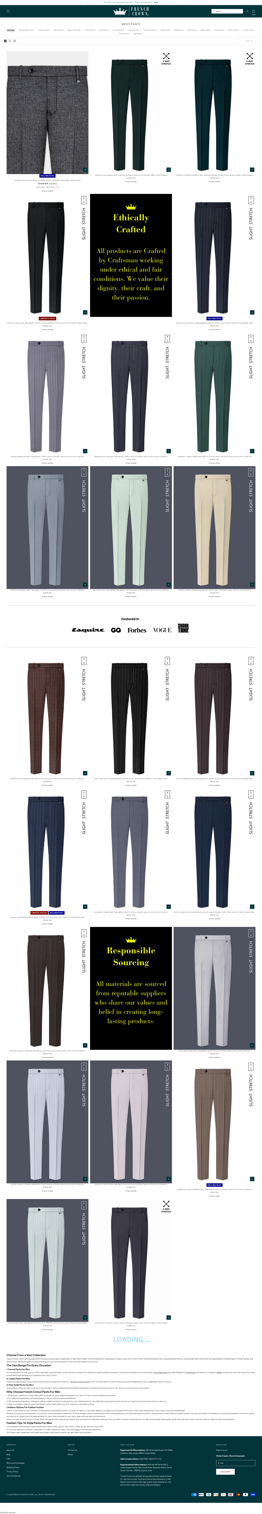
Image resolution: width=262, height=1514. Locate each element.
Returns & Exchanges (15, 1463)
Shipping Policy (13, 1467)
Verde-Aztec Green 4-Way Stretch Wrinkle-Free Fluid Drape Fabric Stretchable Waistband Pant (131, 175)
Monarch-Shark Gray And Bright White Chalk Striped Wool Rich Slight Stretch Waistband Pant (131, 912)
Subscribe (225, 1472)
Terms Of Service (13, 1476)
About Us (10, 1450)
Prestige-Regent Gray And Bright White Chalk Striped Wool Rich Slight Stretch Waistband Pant (47, 590)
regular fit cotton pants (79, 1382)
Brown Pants (233, 30)
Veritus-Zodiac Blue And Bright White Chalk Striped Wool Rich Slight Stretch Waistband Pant (214, 912)
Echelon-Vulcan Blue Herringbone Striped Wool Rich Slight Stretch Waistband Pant (214, 323)
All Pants (11, 30)
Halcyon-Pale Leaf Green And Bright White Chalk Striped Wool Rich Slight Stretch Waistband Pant (131, 590)
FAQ (8, 1459)
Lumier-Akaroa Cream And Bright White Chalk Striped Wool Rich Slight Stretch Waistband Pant (214, 590)
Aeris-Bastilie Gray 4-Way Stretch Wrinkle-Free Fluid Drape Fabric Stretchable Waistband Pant (131, 1323)
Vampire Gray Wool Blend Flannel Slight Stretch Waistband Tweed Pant (47, 180)
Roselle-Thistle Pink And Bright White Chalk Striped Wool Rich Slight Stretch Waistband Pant (131, 1185)
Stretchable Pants (26, 30)
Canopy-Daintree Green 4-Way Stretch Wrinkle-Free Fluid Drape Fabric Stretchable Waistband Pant (214, 175)
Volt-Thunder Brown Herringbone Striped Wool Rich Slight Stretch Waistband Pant (214, 779)
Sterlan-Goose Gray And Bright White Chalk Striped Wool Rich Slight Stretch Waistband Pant (214, 1051)
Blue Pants (192, 30)
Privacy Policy (12, 1471)
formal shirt (191, 1372)
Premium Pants (149, 30)
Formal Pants (118, 30)
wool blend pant (161, 1372)
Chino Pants (90, 30)
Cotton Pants (43, 30)
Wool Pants (58, 30)
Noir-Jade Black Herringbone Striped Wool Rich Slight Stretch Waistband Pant (131, 779)
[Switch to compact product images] (14, 41)
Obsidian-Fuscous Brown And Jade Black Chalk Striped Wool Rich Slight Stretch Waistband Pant (214, 1190)
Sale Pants (137, 33)
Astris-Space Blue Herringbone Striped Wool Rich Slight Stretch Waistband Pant (47, 917)
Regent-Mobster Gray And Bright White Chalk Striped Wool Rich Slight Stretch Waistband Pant (47, 457)
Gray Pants (219, 30)
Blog (8, 1454)
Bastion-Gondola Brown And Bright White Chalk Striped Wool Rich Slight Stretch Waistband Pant (47, 1051)
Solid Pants (178, 30)
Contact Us (72, 1450)
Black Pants (205, 30)
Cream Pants (248, 30)
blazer (219, 1372)
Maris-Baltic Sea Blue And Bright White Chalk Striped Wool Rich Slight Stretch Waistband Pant (131, 457)
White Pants (124, 33)
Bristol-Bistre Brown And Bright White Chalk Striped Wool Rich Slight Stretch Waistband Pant (47, 779)
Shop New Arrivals (7, 1512)
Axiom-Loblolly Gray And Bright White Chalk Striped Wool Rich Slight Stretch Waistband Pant (47, 1185)
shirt (78, 1429)
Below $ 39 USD (74, 30)
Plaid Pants (165, 30)
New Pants (103, 30)
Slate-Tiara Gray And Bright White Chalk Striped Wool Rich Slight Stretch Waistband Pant (47, 1323)
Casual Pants (133, 30)
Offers (70, 1454)
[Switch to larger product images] (5, 41)
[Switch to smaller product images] (10, 41)
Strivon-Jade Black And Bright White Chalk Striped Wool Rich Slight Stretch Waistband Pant (47, 323)
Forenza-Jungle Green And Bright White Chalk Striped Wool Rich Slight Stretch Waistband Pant (214, 457)
